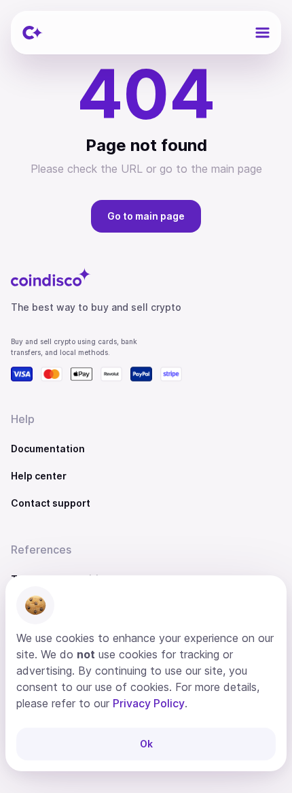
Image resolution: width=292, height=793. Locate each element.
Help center (39, 476)
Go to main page (146, 216)
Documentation (48, 448)
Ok (146, 743)
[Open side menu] (262, 32)
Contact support (50, 503)
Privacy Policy (149, 703)
